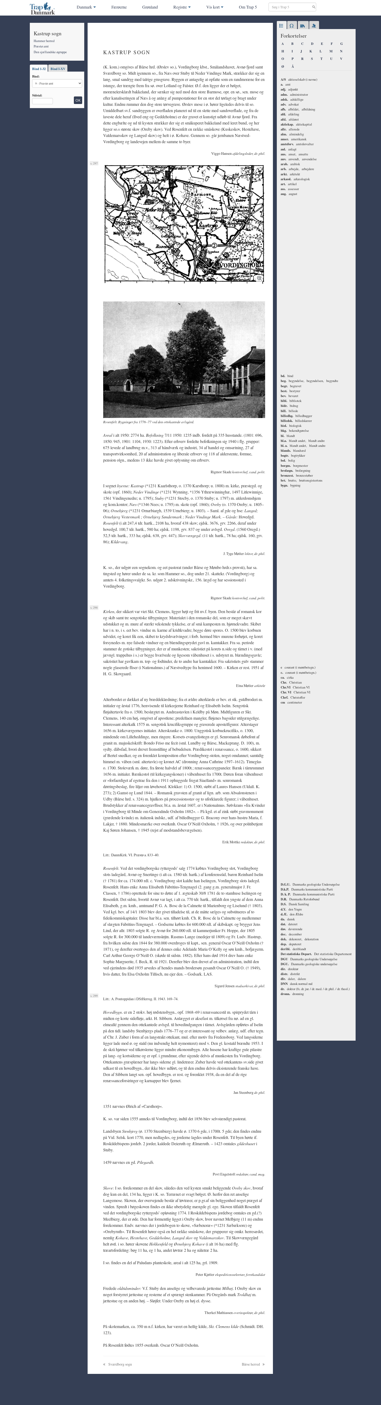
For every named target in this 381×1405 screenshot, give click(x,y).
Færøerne (119, 7)
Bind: (36, 76)
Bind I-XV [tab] (58, 68)
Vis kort (213, 7)
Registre (180, 7)
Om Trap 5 (248, 7)
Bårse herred (251, 1364)
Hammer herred (44, 40)
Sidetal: (37, 95)
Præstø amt (41, 46)
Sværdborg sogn (120, 1364)
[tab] (282, 26)
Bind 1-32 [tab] (39, 68)
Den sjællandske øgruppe (50, 52)
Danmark (84, 7)
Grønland (150, 7)
